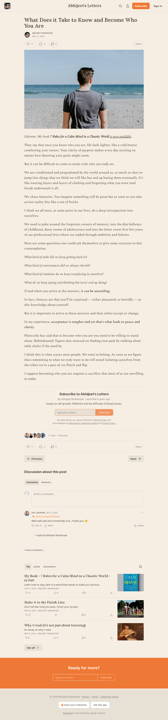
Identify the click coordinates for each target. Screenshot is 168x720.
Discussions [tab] (49, 566)
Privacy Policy (108, 423)
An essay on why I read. (37, 629)
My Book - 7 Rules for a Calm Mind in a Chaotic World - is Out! (67, 578)
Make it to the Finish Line (44, 602)
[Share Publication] (127, 6)
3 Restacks (63, 435)
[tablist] (38, 482)
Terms (95, 696)
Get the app (100, 704)
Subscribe (141, 6)
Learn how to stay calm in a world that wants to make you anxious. (62, 584)
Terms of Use (100, 419)
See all (31, 647)
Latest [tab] (36, 566)
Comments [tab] (32, 482)
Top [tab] (28, 566)
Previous (37, 458)
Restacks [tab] (46, 482)
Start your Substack (75, 704)
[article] (84, 584)
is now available (120, 136)
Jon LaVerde (38, 512)
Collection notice (109, 696)
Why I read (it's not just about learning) (55, 625)
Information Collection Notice (83, 423)
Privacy (86, 696)
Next (133, 458)
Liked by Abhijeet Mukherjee (47, 516)
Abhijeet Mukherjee (42, 33)
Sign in (158, 6)
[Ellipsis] (142, 512)
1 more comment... (34, 550)
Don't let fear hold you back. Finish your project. (51, 606)
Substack (68, 713)
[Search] (120, 6)
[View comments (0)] (56, 615)
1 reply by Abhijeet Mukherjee (51, 535)
